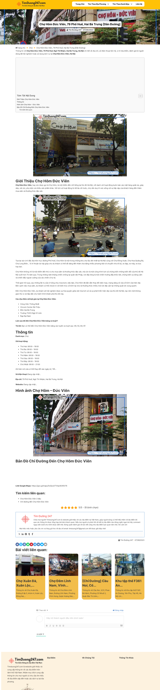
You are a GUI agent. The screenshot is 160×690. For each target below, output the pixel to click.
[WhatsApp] (28, 544)
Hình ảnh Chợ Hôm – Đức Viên (28, 104)
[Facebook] (32, 534)
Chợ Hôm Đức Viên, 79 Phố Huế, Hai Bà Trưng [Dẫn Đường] (80, 24)
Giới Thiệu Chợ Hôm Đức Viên (28, 99)
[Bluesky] (42, 544)
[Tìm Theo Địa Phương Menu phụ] (108, 4)
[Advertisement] (79, 76)
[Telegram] (35, 544)
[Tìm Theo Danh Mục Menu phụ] (131, 4)
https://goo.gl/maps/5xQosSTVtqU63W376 (49, 486)
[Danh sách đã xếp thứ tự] (60, 625)
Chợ (31, 48)
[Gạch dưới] (53, 625)
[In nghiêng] (50, 625)
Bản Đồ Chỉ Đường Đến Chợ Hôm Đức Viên (33, 107)
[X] (21, 544)
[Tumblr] (29, 534)
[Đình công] (56, 625)
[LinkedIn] (24, 544)
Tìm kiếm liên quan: (25, 110)
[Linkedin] (23, 534)
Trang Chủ (80, 4)
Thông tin (20, 102)
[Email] (45, 544)
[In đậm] (46, 625)
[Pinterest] (26, 534)
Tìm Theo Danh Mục (121, 4)
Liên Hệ (139, 4)
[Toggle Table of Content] (139, 96)
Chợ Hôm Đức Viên (34, 51)
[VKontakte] (38, 544)
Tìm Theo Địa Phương (97, 4)
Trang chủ (21, 48)
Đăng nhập (119, 610)
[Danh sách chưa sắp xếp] (63, 625)
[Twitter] (19, 534)
